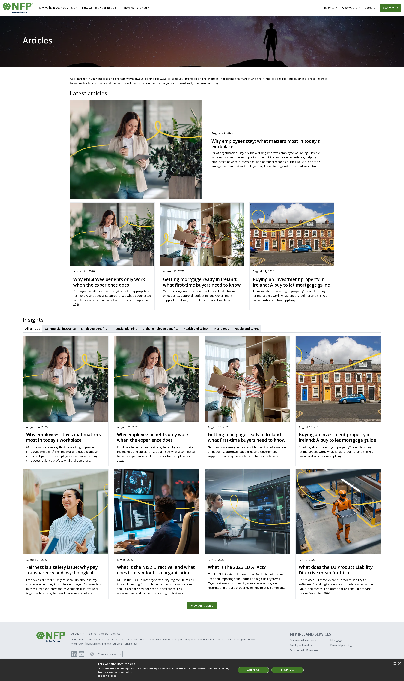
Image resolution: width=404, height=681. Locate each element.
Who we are (349, 7)
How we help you (135, 7)
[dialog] (202, 670)
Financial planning (341, 645)
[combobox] (394, 663)
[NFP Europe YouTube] (81, 654)
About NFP (77, 633)
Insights (328, 7)
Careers (370, 7)
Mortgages (337, 640)
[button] (165, 676)
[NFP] (17, 8)
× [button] (399, 663)
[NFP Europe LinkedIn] (74, 654)
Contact (115, 633)
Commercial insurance (303, 640)
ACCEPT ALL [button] (253, 670)
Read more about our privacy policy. (115, 672)
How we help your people (99, 7)
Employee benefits (301, 645)
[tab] (32, 328)
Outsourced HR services (304, 650)
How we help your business (56, 7)
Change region (108, 654)
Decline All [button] (287, 670)
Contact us (390, 8)
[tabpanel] (202, 471)
